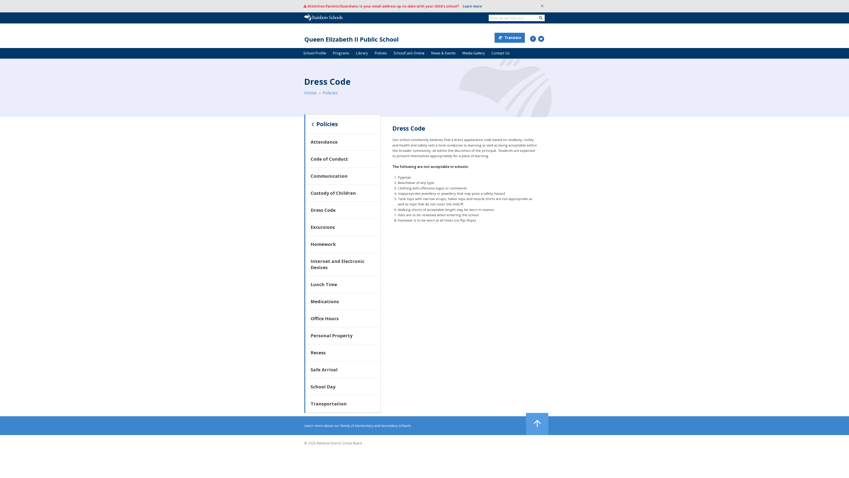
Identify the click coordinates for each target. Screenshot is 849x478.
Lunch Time (324, 284)
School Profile (314, 53)
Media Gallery (473, 53)
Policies (381, 53)
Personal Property (331, 336)
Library (362, 53)
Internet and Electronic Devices (337, 264)
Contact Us (500, 53)
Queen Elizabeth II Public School (351, 39)
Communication (329, 176)
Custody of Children (333, 193)
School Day (323, 387)
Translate (513, 37)
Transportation (329, 404)
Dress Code (323, 210)
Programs (341, 53)
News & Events (443, 53)
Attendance (324, 142)
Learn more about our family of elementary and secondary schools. (357, 425)
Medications (325, 302)
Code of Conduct (329, 159)
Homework (323, 244)
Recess (318, 353)
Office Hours (325, 319)
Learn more (472, 6)
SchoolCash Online (409, 53)
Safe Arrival (324, 370)
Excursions (323, 227)
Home (310, 93)
